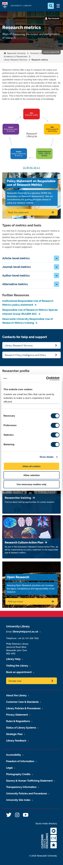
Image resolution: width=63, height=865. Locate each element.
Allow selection (31, 475)
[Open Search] (51, 6)
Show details (47, 457)
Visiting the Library (17, 665)
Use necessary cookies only (31, 484)
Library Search (50, 52)
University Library (21, 6)
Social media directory (46, 823)
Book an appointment (19, 672)
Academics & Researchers (16, 56)
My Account (53, 18)
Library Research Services (15, 59)
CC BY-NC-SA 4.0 (31, 167)
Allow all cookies (31, 466)
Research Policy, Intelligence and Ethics (25, 355)
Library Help (13, 659)
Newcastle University (16, 53)
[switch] (55, 425)
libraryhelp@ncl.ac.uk (25, 631)
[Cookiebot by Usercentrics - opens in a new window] (46, 379)
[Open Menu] (58, 6)
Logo (5, 5)
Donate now (15, 681)
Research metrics (39, 59)
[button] (56, 258)
